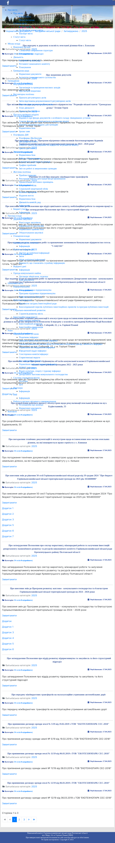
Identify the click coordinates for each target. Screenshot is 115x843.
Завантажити (9, 430)
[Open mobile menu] (114, 0)
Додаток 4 (8, 638)
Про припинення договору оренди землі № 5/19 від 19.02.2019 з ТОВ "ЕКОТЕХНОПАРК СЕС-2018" (58, 724)
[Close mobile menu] (3, 7)
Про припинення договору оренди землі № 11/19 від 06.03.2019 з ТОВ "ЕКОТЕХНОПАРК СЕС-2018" (58, 753)
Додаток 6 (8, 530)
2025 (34, 446)
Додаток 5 (8, 525)
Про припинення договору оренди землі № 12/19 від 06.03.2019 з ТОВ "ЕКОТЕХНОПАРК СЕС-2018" (58, 783)
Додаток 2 (8, 513)
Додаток (7, 621)
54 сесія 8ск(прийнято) (23, 451)
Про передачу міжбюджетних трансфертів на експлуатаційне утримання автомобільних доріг (59, 694)
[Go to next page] (29, 819)
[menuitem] (12, 10)
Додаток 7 (8, 536)
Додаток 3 (8, 519)
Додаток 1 (7, 508)
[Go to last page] (34, 819)
